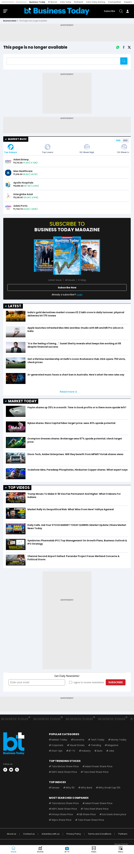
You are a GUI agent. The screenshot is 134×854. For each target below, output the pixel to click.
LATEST (14, 306)
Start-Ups (56, 750)
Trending (96, 745)
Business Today (37, 2)
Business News (9, 21)
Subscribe (109, 11)
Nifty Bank (86, 787)
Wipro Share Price (61, 820)
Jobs (111, 750)
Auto (99, 750)
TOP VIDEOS (19, 487)
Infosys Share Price (62, 814)
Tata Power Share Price (91, 820)
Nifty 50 (70, 787)
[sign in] (127, 11)
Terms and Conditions (99, 833)
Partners (122, 833)
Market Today (59, 739)
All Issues (70, 280)
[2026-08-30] (46, 255)
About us (11, 833)
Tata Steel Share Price (96, 772)
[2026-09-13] (67, 255)
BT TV (72, 750)
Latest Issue (55, 280)
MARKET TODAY (22, 401)
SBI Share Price (87, 814)
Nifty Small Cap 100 (109, 787)
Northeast (78, 2)
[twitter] (17, 770)
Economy (79, 739)
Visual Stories (77, 745)
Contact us (29, 833)
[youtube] (11, 770)
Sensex (55, 787)
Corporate (57, 745)
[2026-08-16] (88, 255)
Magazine (112, 745)
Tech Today (97, 739)
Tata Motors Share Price (65, 766)
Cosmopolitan (114, 2)
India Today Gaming (95, 2)
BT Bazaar (52, 2)
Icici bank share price (114, 814)
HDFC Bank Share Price (64, 772)
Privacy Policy (74, 833)
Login (80, 294)
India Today (65, 2)
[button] (120, 849)
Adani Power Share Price (98, 766)
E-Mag (82, 280)
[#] (118, 47)
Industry (86, 750)
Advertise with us (50, 833)
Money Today (118, 739)
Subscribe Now (67, 287)
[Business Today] (57, 11)
